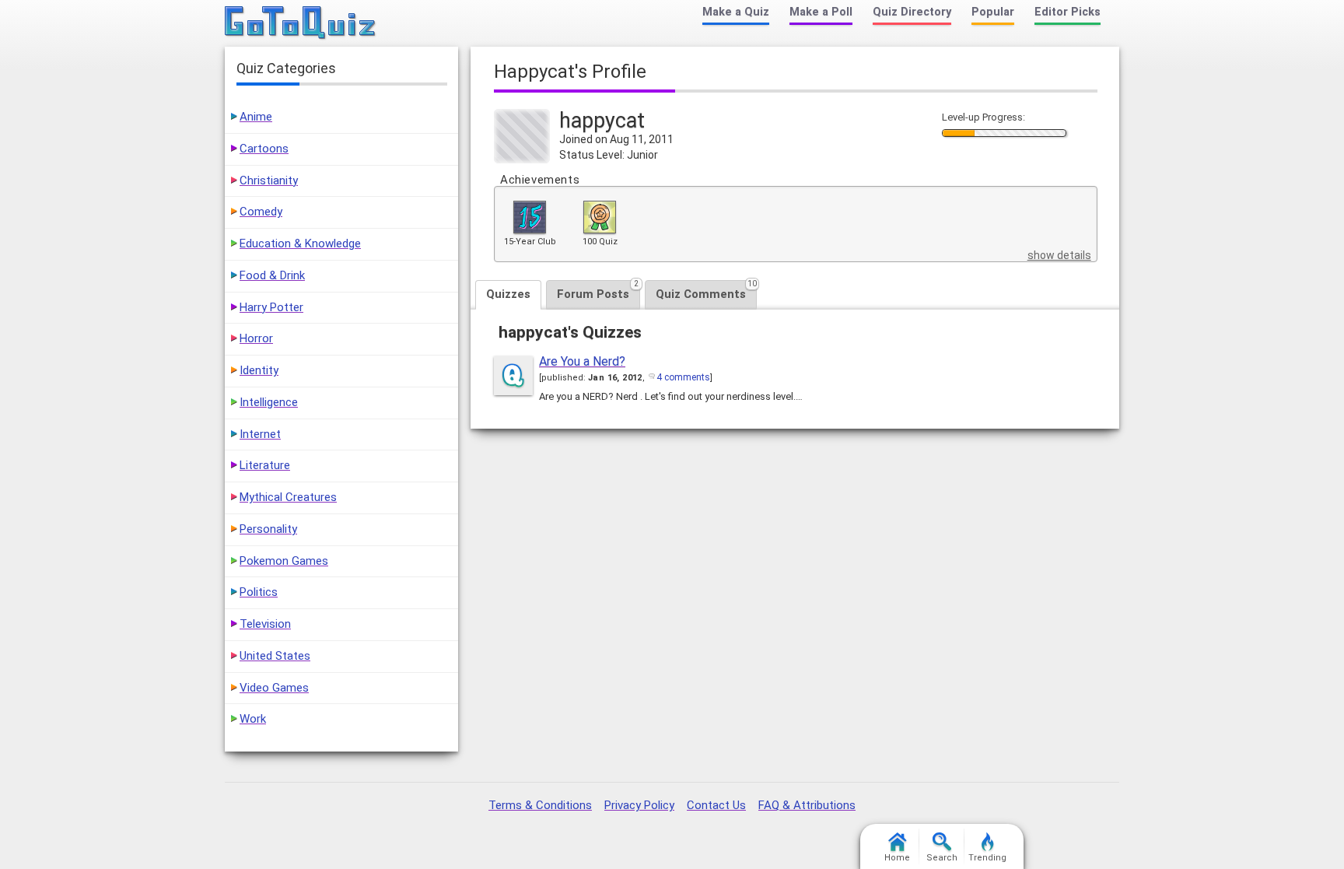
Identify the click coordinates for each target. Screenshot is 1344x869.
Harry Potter (271, 307)
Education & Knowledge (300, 244)
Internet (260, 434)
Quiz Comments (706, 290)
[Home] (300, 23)
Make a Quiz (735, 12)
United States (275, 656)
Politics (259, 592)
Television (265, 624)
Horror (256, 338)
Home (897, 858)
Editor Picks (1067, 12)
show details (1059, 255)
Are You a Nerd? (582, 361)
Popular (992, 12)
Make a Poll (820, 12)
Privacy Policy (639, 805)
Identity (259, 370)
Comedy (261, 212)
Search (941, 858)
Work (253, 719)
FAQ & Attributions (807, 805)
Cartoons (264, 149)
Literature (265, 465)
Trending (987, 858)
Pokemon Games (284, 561)
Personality (268, 529)
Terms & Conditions (540, 805)
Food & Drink (272, 275)
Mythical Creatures (288, 497)
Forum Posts (598, 290)
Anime (256, 117)
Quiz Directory (912, 12)
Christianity (269, 180)
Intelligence (269, 402)
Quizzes (508, 294)
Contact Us (716, 805)
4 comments (683, 377)
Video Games (274, 688)
